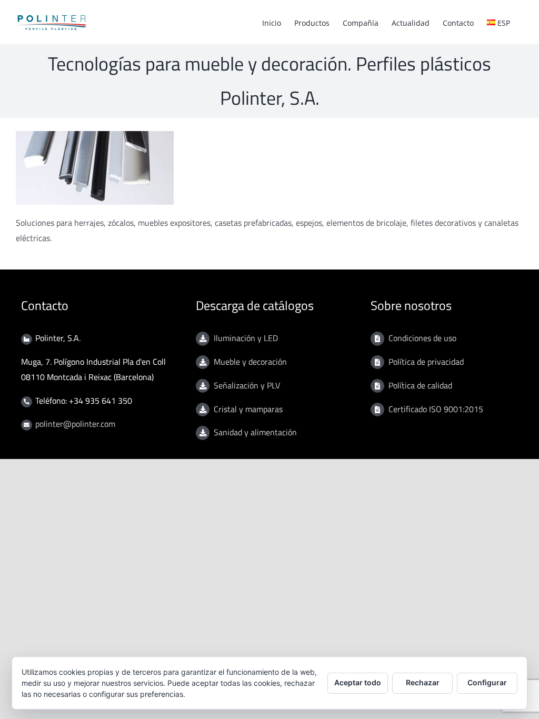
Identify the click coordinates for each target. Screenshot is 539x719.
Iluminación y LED (246, 338)
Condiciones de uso (422, 338)
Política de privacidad (426, 361)
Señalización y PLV (247, 385)
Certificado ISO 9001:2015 (435, 409)
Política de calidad (420, 385)
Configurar (487, 682)
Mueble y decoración (250, 361)
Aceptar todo (357, 682)
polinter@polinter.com (75, 423)
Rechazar (423, 682)
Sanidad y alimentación (255, 432)
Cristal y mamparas (248, 409)
